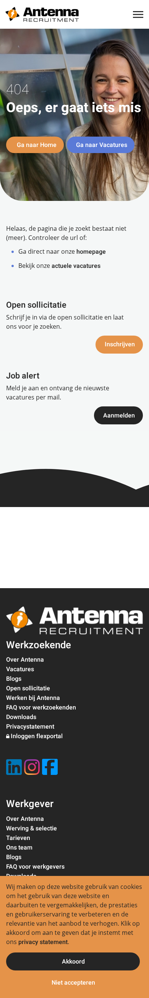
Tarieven (18, 838)
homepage (91, 251)
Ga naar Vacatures (101, 145)
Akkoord (73, 961)
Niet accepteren (73, 982)
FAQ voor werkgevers (35, 866)
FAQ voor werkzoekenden (41, 707)
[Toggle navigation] (138, 14)
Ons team (19, 847)
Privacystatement (30, 726)
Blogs (13, 678)
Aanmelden (119, 415)
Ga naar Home (36, 145)
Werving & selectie (31, 828)
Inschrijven (120, 344)
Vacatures (20, 669)
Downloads (21, 717)
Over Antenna (25, 659)
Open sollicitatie (28, 688)
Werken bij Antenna (33, 698)
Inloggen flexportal (37, 736)
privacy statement (43, 942)
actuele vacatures (76, 266)
